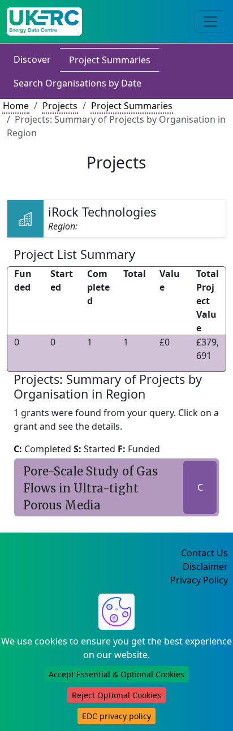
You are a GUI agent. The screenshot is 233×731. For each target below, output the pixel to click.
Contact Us (204, 553)
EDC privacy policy (116, 716)
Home (16, 106)
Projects (59, 106)
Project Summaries (109, 60)
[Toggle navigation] (210, 21)
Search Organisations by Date (77, 83)
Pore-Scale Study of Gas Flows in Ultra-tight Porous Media (90, 488)
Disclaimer (205, 566)
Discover (32, 59)
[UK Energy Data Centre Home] (44, 21)
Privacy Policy (199, 580)
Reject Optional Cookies (116, 695)
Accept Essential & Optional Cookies (116, 674)
